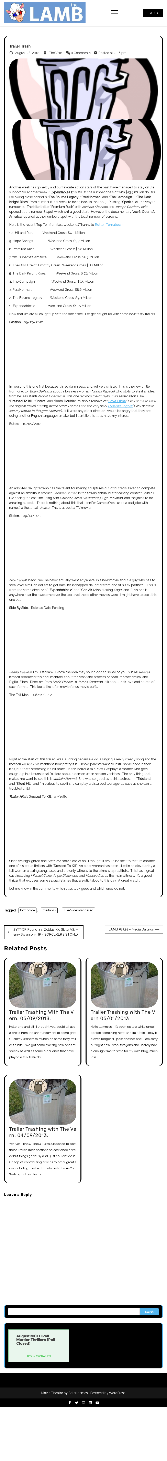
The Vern (55, 53)
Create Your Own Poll (39, 1355)
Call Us (153, 13)
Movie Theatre (52, 1393)
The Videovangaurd (78, 910)
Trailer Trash (20, 46)
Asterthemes (78, 1393)
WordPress (117, 1393)
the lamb (49, 910)
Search (149, 1311)
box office (27, 910)
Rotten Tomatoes (108, 225)
